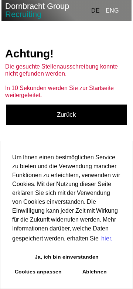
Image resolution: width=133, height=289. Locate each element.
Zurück (66, 114)
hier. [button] (106, 238)
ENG (112, 10)
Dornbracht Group (37, 10)
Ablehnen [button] (94, 272)
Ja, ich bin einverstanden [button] (67, 257)
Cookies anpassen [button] (38, 272)
